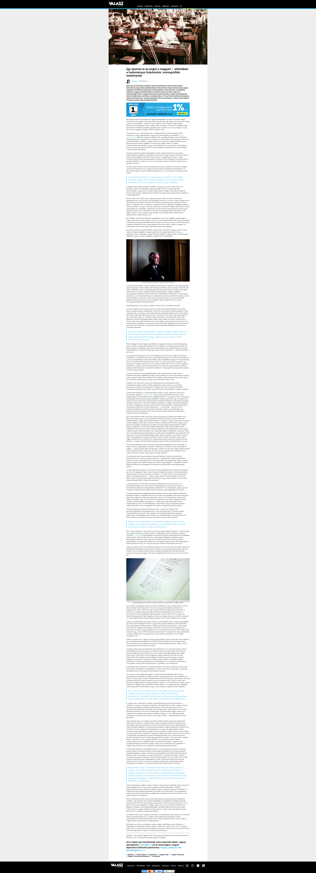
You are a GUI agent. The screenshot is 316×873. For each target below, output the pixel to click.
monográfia (155, 856)
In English (174, 6)
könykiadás (152, 854)
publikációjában (147, 395)
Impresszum (131, 865)
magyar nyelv (163, 854)
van (148, 476)
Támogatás (148, 6)
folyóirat (130, 854)
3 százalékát (137, 535)
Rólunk (140, 6)
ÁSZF (148, 865)
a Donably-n (145, 845)
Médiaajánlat (156, 865)
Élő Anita (134, 81)
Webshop (165, 6)
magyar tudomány (177, 854)
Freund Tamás (140, 854)
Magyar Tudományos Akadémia (137, 856)
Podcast (157, 6)
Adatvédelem (141, 865)
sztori (148, 81)
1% (181, 6)
